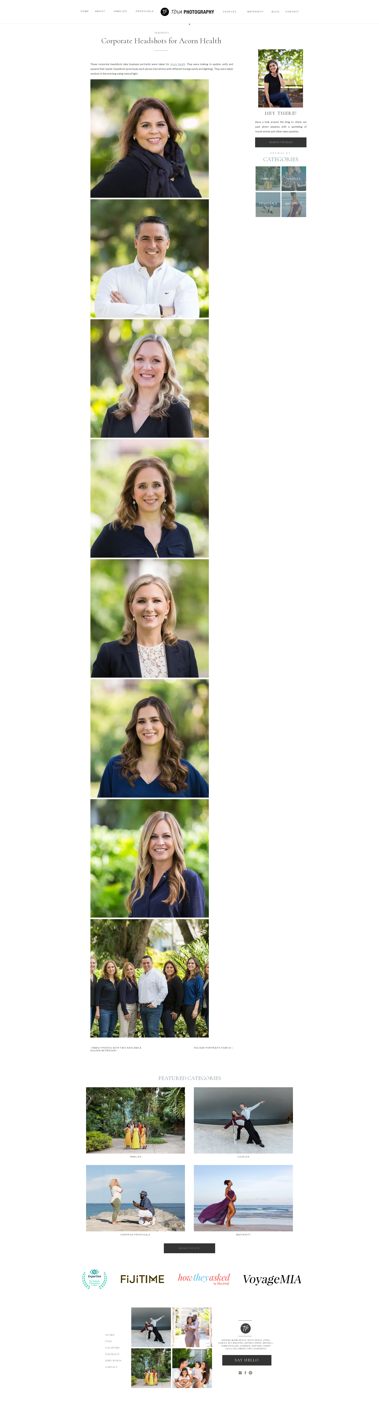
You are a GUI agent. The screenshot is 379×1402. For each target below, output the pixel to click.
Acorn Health (177, 64)
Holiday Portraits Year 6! (212, 1047)
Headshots (162, 33)
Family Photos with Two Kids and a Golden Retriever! (116, 1049)
